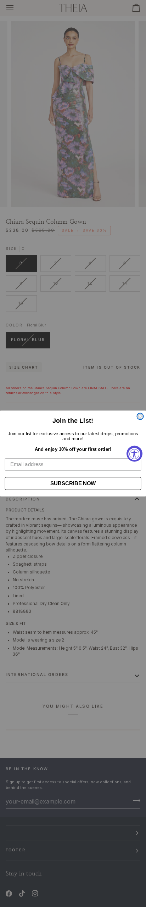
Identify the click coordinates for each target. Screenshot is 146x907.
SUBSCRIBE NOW (73, 483)
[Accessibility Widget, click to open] (134, 453)
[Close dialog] (140, 416)
